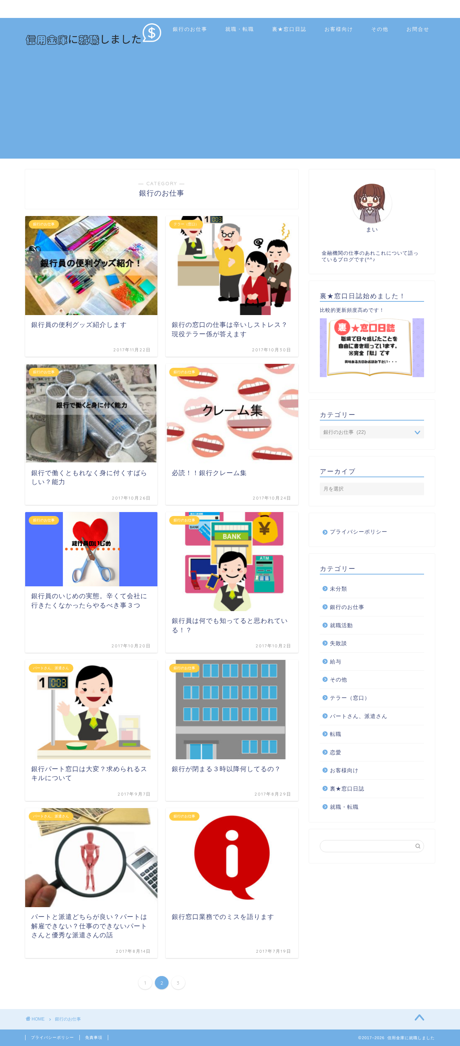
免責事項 (93, 1037)
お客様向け (339, 29)
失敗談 (338, 643)
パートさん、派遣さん (358, 716)
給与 (335, 661)
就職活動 (341, 625)
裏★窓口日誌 (289, 29)
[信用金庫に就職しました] (93, 44)
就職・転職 (239, 29)
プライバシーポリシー (358, 532)
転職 (335, 734)
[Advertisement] (230, 108)
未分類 (338, 589)
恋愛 (335, 752)
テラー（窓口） (350, 698)
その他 (379, 29)
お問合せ (417, 29)
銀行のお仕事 (190, 29)
